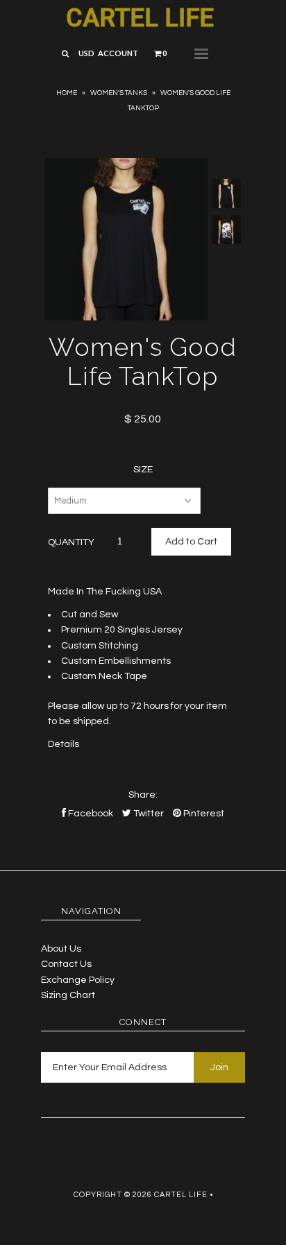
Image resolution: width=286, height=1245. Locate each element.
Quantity (71, 542)
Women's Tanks (118, 92)
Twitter (147, 813)
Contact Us (66, 964)
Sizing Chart (68, 995)
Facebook (89, 813)
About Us (61, 949)
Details (63, 744)
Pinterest (202, 813)
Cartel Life (140, 18)
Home (66, 92)
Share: (143, 795)
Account (118, 53)
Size (143, 469)
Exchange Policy (78, 980)
